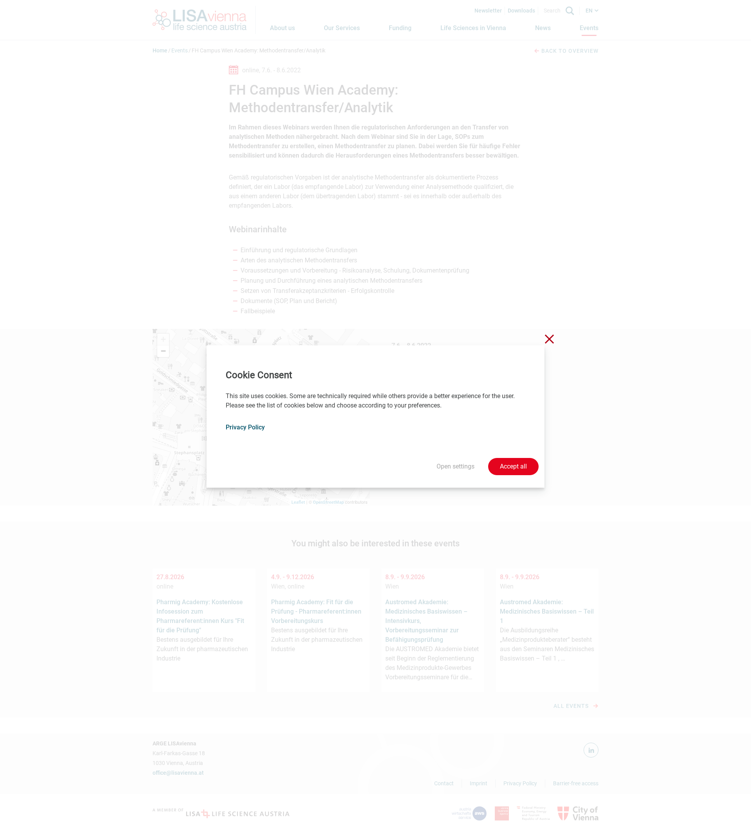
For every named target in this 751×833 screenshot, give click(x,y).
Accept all (513, 466)
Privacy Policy (245, 427)
